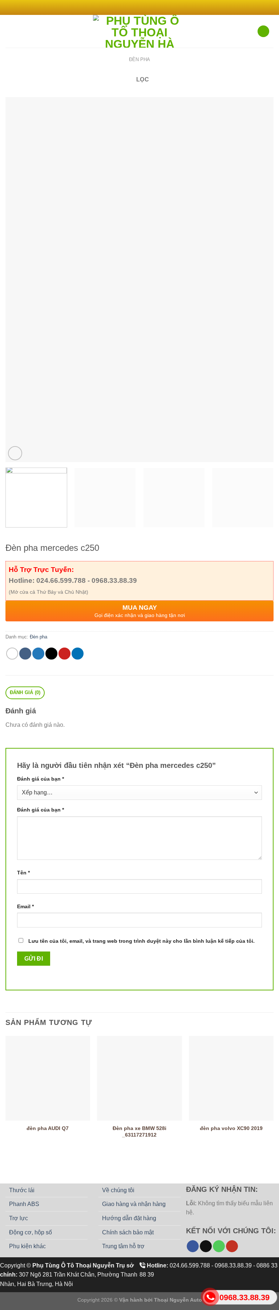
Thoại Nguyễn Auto (178, 1300)
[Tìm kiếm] (263, 31)
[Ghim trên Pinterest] (64, 654)
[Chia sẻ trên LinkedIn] (78, 654)
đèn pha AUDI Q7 (48, 1128)
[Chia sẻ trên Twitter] (38, 654)
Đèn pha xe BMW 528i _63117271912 (139, 1131)
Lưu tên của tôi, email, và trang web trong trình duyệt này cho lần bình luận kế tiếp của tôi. (141, 941)
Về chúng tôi (118, 1190)
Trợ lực (18, 1218)
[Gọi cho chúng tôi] (219, 1246)
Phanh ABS (24, 1204)
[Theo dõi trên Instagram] (136, 7)
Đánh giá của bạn (40, 779)
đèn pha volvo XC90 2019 (231, 1128)
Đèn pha (139, 59)
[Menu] (9, 31)
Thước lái (22, 1190)
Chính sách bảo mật (128, 1232)
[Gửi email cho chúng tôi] (150, 7)
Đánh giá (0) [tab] (25, 692)
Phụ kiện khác (27, 1246)
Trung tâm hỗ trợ (123, 1246)
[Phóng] (15, 453)
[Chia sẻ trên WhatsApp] (12, 654)
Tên (23, 873)
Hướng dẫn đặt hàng (129, 1218)
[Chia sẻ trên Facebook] (25, 654)
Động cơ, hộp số (30, 1232)
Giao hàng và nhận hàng (134, 1204)
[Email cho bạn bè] (51, 654)
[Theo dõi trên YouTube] (232, 1246)
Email (25, 906)
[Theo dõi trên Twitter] (143, 7)
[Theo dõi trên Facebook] (129, 7)
